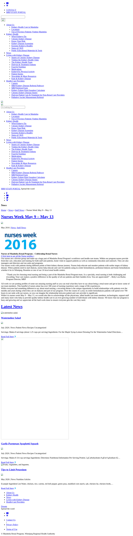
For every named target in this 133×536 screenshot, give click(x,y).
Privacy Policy (12, 525)
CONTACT (11, 10)
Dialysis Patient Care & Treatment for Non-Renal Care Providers (38, 95)
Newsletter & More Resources (23, 76)
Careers (14, 83)
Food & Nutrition (18, 67)
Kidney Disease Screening (22, 43)
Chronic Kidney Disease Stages (24, 93)
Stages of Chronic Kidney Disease (25, 57)
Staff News (19, 210)
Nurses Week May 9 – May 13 (27, 216)
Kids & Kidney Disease (21, 79)
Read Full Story (7, 336)
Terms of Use (11, 529)
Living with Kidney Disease (17, 55)
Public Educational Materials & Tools (26, 50)
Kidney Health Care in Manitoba (24, 27)
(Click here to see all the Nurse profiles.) (17, 256)
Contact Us (10, 520)
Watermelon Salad (11, 318)
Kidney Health (12, 34)
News (8, 53)
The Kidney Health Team (21, 62)
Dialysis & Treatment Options (23, 64)
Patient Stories (17, 74)
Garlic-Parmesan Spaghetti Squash (19, 443)
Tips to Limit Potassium (13, 469)
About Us (10, 25)
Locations (15, 29)
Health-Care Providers (15, 81)
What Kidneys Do (18, 36)
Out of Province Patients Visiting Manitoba (29, 32)
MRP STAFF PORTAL (16, 12)
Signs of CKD (17, 48)
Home (3, 210)
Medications (16, 69)
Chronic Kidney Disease (21, 39)
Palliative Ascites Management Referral (27, 97)
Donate (4, 506)
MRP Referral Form (19, 88)
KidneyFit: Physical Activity (23, 71)
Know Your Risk (18, 41)
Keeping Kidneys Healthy (22, 46)
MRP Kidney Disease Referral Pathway (27, 86)
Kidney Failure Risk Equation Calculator (28, 90)
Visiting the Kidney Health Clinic (25, 60)
